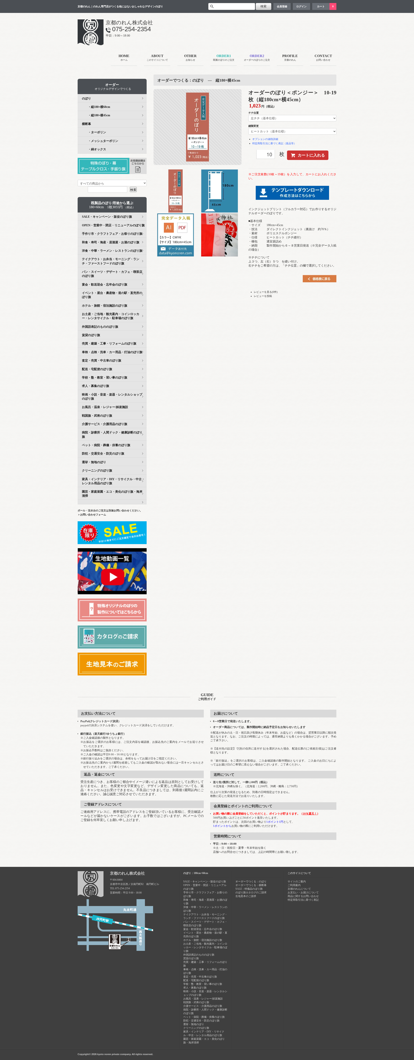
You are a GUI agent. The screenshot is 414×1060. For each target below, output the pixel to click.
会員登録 (282, 6)
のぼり (86, 98)
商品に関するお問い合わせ (303, 896)
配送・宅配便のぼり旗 (97, 369)
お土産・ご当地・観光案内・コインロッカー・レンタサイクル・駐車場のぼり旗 (110, 316)
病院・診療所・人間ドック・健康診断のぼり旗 (112, 434)
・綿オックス (94, 149)
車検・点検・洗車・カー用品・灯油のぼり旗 (112, 352)
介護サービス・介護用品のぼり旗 (104, 424)
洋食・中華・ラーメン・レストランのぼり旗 (112, 250)
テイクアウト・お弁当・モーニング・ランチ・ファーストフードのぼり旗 (110, 261)
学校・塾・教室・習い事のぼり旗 (104, 377)
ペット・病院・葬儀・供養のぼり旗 (106, 445)
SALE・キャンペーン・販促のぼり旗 (107, 216)
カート (321, 6)
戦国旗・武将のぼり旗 (97, 415)
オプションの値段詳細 (265, 139)
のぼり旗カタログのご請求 (251, 892)
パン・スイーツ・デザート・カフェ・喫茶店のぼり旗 (112, 274)
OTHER (190, 57)
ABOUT (157, 57)
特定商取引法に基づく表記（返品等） (274, 143)
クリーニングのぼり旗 (97, 470)
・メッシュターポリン (100, 141)
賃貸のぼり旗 (91, 335)
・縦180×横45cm (96, 115)
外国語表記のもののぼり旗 (100, 326)
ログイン (301, 6)
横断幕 (86, 124)
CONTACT (323, 57)
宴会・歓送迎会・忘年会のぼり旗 (104, 284)
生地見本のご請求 (245, 896)
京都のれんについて (299, 888)
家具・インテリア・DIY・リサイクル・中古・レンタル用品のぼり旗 (113, 481)
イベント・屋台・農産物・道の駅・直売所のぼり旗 (112, 295)
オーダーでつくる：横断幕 (251, 885)
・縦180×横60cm (96, 107)
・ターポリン (94, 132)
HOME (124, 57)
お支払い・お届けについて (303, 892)
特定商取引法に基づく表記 (303, 899)
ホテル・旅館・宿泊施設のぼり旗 (104, 305)
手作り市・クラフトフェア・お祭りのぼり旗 (112, 233)
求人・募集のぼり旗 (95, 386)
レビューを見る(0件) (266, 291)
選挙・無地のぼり (94, 462)
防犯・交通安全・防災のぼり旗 (103, 453)
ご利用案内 (294, 885)
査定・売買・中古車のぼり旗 (101, 360)
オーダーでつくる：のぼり (251, 881)
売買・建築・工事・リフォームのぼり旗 (109, 343)
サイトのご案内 (297, 881)
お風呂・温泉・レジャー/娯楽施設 (105, 407)
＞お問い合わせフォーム (92, 514)
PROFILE (290, 57)
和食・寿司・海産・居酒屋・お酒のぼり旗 (110, 242)
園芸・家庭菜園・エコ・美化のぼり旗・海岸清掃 (112, 493)
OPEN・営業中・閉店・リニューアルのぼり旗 (113, 225)
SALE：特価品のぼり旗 (249, 888)
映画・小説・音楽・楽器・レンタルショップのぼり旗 (112, 396)
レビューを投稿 (263, 296)
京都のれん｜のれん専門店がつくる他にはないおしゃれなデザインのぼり (120, 6)
